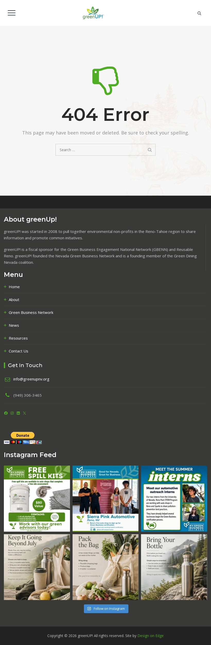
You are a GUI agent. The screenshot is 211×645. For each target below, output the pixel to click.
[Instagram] (12, 413)
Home (14, 286)
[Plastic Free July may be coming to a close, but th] (37, 567)
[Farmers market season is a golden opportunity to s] (106, 567)
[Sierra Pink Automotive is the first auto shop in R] (106, 499)
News (14, 325)
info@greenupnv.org (31, 378)
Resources (18, 338)
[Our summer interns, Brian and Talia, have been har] (174, 499)
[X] (24, 413)
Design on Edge (150, 635)
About (14, 299)
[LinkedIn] (18, 413)
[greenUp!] (105, 13)
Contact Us (18, 350)
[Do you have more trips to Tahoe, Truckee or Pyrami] (174, 567)
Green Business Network (31, 312)
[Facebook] (6, 413)
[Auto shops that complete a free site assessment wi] (37, 499)
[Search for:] (105, 150)
